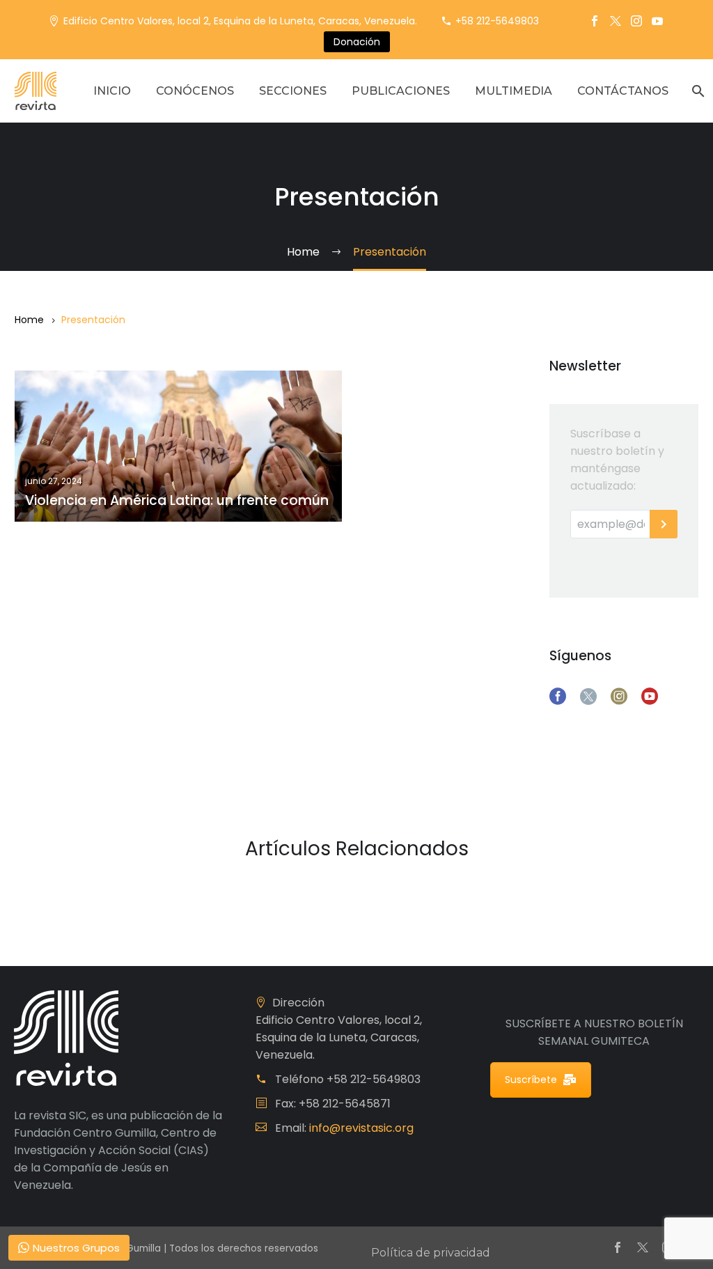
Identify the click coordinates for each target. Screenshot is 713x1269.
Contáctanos (622, 91)
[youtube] (649, 696)
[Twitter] (615, 20)
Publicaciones (401, 91)
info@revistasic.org (361, 1128)
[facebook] (557, 696)
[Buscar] (696, 91)
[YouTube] (657, 20)
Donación (357, 42)
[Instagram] (636, 20)
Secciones (293, 91)
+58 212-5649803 (497, 21)
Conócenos (195, 91)
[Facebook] (594, 20)
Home (29, 320)
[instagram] (619, 696)
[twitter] (588, 696)
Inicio (112, 91)
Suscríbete (531, 1080)
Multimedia (513, 91)
